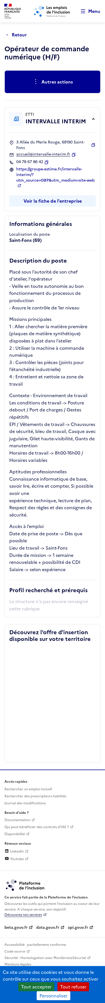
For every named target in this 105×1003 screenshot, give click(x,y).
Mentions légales (17, 964)
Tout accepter (36, 986)
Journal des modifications (25, 803)
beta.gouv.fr (16, 927)
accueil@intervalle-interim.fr (43, 154)
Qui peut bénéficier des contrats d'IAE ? (36, 827)
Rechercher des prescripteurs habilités (35, 796)
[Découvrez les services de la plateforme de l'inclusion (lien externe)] (25, 884)
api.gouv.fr (78, 927)
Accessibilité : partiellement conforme (35, 944)
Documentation (17, 820)
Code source (14, 951)
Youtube (16, 858)
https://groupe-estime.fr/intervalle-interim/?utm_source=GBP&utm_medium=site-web (55, 174)
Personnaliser (53, 995)
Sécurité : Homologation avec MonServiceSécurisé (45, 957)
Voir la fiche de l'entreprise (53, 201)
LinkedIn (16, 851)
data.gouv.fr (47, 927)
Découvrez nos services (23, 914)
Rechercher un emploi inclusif (28, 789)
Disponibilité (14, 834)
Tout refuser (73, 986)
